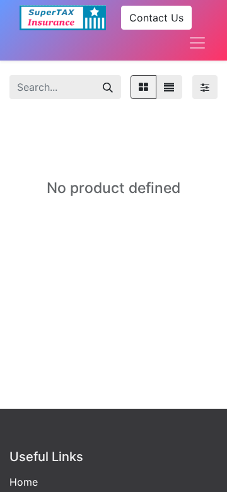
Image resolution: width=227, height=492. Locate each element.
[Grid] (143, 87)
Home (23, 482)
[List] (169, 87)
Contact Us (156, 17)
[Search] (108, 87)
